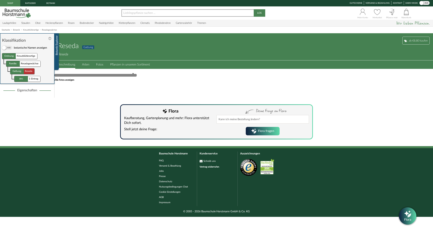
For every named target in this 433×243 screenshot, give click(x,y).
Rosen (71, 23)
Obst (37, 23)
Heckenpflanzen (54, 23)
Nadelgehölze (106, 23)
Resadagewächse (49, 30)
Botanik (50, 3)
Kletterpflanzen (127, 23)
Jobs (161, 171)
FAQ (161, 160)
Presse (162, 176)
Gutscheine (356, 3)
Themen (201, 23)
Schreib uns (209, 161)
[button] (66, 64)
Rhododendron (163, 23)
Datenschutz (165, 181)
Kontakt (397, 3)
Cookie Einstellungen (169, 192)
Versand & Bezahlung (378, 3)
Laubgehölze (9, 23)
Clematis (145, 23)
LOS (259, 13)
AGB (161, 197)
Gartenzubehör (184, 23)
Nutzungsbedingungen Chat (173, 187)
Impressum (164, 202)
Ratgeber (30, 3)
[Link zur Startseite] (17, 13)
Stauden (25, 23)
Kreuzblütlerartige (31, 30)
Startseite (6, 30)
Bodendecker (87, 23)
